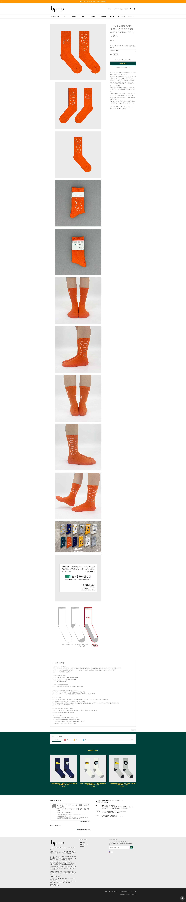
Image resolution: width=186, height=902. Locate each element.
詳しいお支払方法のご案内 (84, 829)
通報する (133, 730)
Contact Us (82, 846)
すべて (57, 739)
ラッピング (131, 16)
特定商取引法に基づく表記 (124, 891)
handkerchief (102, 16)
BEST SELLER (55, 16)
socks (74, 16)
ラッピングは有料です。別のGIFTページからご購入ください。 (123, 46)
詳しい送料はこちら (85, 821)
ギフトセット (121, 16)
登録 (131, 847)
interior (112, 16)
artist (64, 16)
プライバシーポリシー (113, 891)
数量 (111, 54)
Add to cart (123, 63)
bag (83, 16)
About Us (116, 9)
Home (109, 9)
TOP (106, 891)
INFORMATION (124, 9)
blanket (93, 16)
